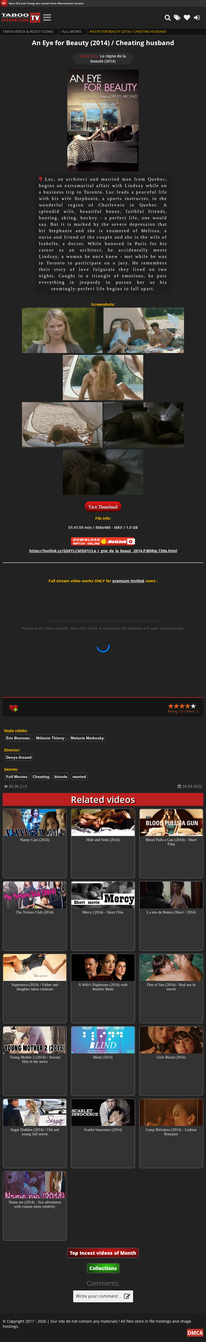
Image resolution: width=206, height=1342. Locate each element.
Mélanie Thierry (50, 738)
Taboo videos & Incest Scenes (28, 31)
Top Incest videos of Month (103, 1253)
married (79, 776)
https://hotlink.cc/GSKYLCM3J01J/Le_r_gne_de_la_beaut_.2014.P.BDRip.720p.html (103, 550)
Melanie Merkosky (87, 738)
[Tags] (177, 17)
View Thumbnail (103, 507)
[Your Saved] (187, 17)
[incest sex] (20, 17)
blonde (60, 776)
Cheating (41, 776)
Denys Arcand (19, 757)
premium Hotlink (128, 580)
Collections (103, 1268)
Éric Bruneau (18, 738)
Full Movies (72, 31)
